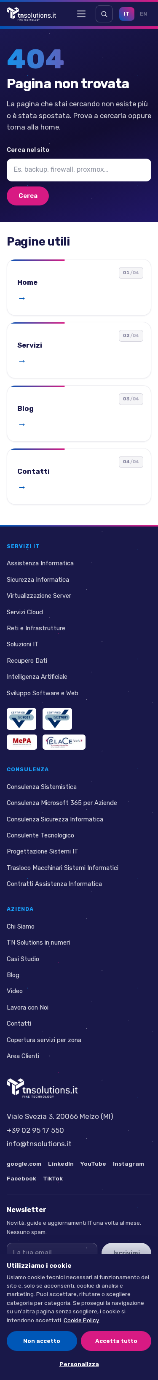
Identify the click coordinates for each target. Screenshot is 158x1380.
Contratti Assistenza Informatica (54, 884)
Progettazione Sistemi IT (42, 851)
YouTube (93, 1163)
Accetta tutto (116, 1340)
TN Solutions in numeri (38, 942)
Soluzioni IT (23, 644)
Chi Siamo (21, 926)
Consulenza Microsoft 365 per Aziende (62, 803)
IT (127, 14)
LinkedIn (61, 1163)
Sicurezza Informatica (38, 579)
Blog (13, 975)
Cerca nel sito (28, 150)
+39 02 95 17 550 (35, 1130)
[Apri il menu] (81, 14)
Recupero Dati (27, 660)
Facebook (21, 1178)
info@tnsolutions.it (39, 1144)
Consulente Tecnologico (40, 835)
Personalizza (79, 1364)
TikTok (53, 1178)
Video (15, 991)
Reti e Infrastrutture (36, 628)
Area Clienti (23, 1056)
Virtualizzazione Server (39, 596)
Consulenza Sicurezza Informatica (55, 819)
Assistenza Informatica (40, 563)
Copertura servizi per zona (44, 1040)
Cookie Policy (81, 1320)
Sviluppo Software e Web (42, 693)
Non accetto (41, 1340)
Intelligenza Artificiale (37, 677)
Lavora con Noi (27, 1007)
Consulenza (28, 769)
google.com (24, 1163)
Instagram (128, 1163)
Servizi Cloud (25, 612)
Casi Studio (23, 958)
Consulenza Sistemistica (42, 787)
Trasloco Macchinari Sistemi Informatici (62, 868)
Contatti (19, 1023)
